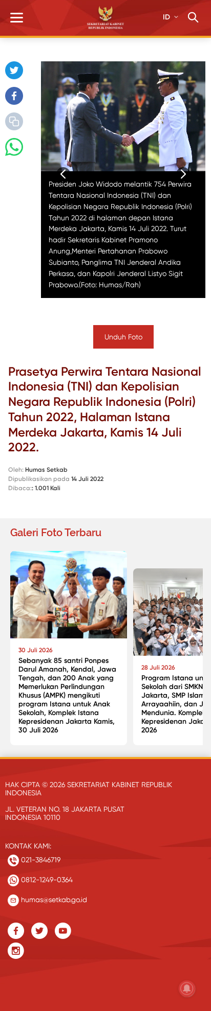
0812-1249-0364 (46, 880)
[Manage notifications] (187, 988)
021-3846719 (39, 860)
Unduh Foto (123, 337)
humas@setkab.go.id (53, 899)
